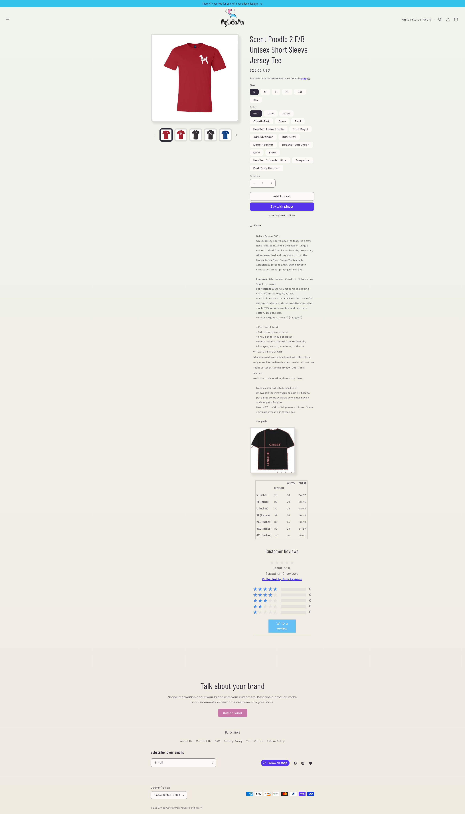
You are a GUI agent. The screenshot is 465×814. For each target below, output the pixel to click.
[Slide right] (237, 135)
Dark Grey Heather (266, 168)
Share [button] (257, 225)
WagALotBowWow (170, 807)
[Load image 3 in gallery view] (195, 134)
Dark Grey (289, 137)
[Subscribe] (212, 762)
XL (287, 92)
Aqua (282, 121)
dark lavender (263, 137)
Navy (286, 113)
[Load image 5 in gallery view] (225, 134)
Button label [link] (232, 713)
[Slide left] (155, 135)
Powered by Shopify (192, 807)
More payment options (282, 215)
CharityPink (261, 121)
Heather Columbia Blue (269, 160)
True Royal (300, 129)
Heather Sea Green (296, 145)
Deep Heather (263, 145)
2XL (300, 92)
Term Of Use (255, 741)
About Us (186, 741)
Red (256, 113)
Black (272, 152)
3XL (255, 100)
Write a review (282, 626)
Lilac (271, 113)
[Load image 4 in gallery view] (210, 134)
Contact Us (203, 741)
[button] (8, 20)
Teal (298, 121)
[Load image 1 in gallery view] (166, 134)
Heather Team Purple (268, 129)
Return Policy (276, 741)
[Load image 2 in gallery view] (180, 134)
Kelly (256, 152)
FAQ (217, 741)
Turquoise (303, 160)
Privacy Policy (233, 741)
